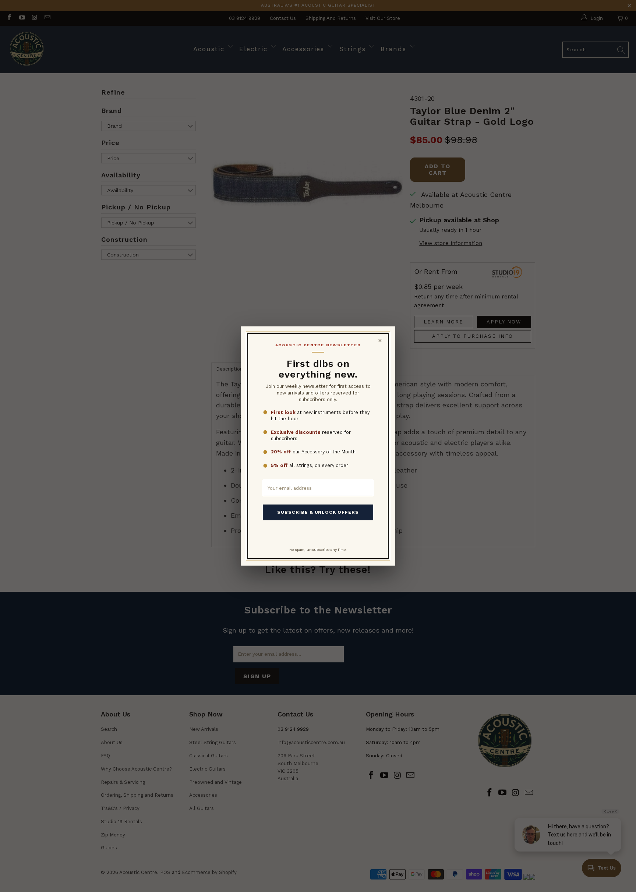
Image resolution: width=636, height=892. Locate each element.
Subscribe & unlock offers (318, 512)
